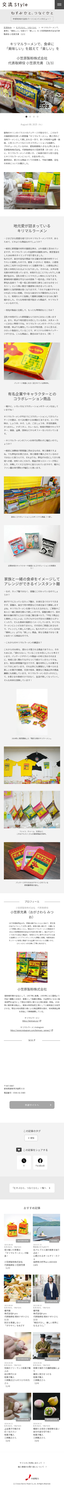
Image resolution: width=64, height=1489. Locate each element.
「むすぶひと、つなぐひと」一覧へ (29, 1187)
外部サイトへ (32, 1104)
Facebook (40, 1165)
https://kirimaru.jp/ (30, 1020)
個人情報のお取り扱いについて (31, 1466)
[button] (5, 95)
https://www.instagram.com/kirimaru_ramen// (30, 1030)
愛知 (32, 1137)
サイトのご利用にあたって (31, 1463)
